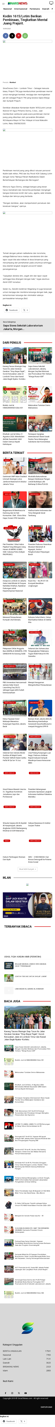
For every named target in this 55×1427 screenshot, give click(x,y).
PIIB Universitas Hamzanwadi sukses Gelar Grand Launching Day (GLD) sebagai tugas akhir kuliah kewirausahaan (14, 687)
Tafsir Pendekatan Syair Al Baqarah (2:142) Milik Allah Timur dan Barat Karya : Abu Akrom (32, 1192)
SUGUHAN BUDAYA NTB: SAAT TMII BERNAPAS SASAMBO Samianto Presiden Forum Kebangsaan (32, 1230)
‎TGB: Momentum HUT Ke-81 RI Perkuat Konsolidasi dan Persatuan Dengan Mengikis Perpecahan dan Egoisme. (32, 1113)
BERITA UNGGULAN (35, 350)
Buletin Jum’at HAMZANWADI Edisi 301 (29, 1060)
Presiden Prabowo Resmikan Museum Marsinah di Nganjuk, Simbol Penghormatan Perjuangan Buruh (39, 549)
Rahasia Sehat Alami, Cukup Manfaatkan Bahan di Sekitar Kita (39, 619)
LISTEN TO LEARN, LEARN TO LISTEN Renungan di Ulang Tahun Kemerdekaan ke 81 (32, 1125)
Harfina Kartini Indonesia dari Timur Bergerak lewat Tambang (39, 512)
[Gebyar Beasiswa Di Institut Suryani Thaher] (40, 812)
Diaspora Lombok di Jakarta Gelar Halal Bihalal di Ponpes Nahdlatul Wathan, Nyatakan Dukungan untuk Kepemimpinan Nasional (14, 586)
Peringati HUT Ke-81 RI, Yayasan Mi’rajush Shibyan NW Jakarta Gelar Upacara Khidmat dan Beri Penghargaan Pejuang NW (32, 1139)
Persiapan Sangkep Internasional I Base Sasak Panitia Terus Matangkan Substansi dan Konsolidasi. (32, 1100)
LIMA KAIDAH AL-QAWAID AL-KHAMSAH (29, 989)
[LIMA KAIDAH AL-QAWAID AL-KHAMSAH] (9, 990)
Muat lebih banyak (26, 869)
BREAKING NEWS (34, 494)
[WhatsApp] (25, 36)
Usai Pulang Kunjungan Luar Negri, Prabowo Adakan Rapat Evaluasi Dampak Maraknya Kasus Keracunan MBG (39, 758)
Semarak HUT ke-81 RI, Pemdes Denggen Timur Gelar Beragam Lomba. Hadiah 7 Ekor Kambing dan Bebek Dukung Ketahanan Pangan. (31, 1166)
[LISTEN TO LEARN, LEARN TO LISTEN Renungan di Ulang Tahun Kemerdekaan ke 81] (9, 1125)
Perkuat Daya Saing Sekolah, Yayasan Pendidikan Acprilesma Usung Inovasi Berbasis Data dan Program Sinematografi (32, 1243)
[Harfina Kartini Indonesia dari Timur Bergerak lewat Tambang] (40, 499)
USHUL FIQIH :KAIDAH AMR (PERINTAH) (22, 956)
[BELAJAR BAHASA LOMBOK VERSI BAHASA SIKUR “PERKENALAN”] (9, 965)
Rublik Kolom (33, 389)
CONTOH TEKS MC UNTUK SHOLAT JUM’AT (31, 976)
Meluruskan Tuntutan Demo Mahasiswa (29, 1072)
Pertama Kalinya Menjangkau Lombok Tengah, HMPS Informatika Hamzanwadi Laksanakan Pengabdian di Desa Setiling (32, 1180)
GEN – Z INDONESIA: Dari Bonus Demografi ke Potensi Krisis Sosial (39, 859)
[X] (12, 36)
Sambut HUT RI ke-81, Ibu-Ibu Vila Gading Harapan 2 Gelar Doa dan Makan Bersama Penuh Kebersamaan (30, 1152)
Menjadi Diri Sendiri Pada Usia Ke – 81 (29, 1216)
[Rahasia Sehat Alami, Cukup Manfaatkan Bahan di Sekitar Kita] (40, 606)
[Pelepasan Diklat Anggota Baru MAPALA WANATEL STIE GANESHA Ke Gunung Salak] (15, 637)
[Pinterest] (18, 36)
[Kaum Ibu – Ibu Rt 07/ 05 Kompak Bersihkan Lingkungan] (40, 570)
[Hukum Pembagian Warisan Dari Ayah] (15, 846)
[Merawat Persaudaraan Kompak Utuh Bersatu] (15, 606)
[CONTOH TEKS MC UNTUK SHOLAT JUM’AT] (9, 978)
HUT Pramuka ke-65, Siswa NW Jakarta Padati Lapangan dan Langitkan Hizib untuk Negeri (32, 1268)
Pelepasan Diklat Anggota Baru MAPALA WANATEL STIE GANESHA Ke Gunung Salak (15, 651)
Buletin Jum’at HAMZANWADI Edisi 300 (29, 1293)
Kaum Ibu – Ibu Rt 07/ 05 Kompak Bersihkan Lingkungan (38, 583)
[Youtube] (25, 1393)
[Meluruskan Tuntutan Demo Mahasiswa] (40, 394)
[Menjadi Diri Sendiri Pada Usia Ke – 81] (9, 1217)
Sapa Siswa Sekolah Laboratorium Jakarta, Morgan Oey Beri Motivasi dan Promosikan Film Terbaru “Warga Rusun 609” (40, 371)
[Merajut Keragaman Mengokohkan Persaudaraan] (40, 671)
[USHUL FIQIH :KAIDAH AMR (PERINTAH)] (27, 942)
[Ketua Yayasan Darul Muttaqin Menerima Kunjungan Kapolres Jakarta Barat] (15, 708)
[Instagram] (12, 1393)
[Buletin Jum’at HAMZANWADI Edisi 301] (15, 394)
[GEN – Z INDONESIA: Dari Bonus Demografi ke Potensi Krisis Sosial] (40, 846)
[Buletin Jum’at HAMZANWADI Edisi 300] (9, 1294)
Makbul (13, 82)
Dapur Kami (46, 1407)
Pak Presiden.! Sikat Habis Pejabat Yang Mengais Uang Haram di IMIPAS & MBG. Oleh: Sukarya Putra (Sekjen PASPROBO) (14, 549)
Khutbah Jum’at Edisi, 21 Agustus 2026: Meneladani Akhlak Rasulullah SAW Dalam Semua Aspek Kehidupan (13, 439)
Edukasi (7, 460)
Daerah (6, 350)
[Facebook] (5, 36)
